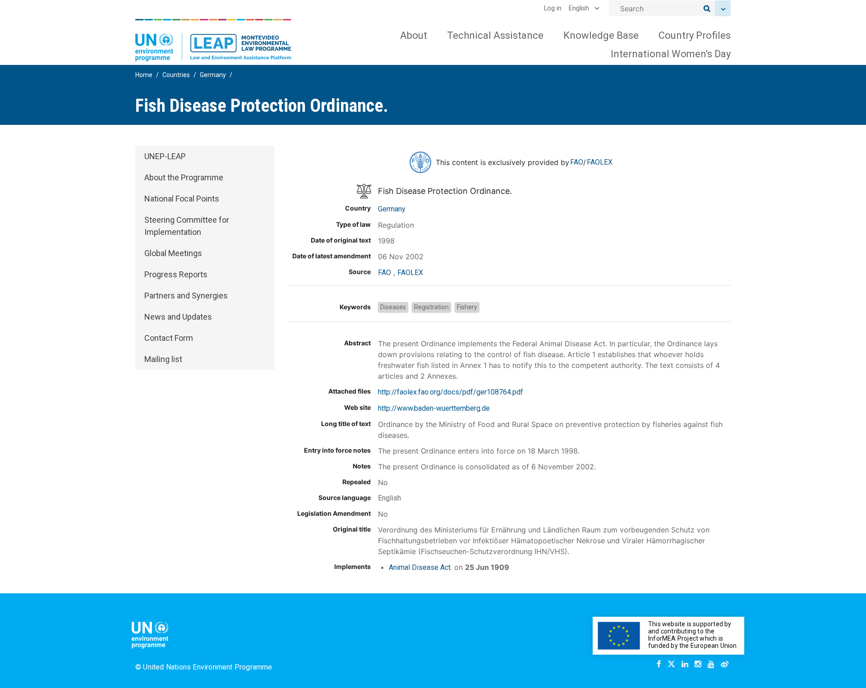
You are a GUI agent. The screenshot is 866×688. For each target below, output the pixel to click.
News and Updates (178, 316)
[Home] (213, 40)
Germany (213, 74)
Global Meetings (173, 253)
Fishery (467, 307)
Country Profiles (695, 35)
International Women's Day (671, 54)
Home (143, 74)
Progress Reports (175, 274)
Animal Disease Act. (420, 567)
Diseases (393, 307)
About (413, 35)
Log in (553, 8)
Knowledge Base (601, 35)
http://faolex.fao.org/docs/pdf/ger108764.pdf (450, 392)
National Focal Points (181, 198)
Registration (431, 307)
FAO (576, 162)
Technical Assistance (495, 35)
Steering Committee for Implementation (186, 226)
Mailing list (163, 359)
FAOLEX (600, 162)
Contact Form (168, 338)
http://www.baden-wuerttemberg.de (434, 408)
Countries (176, 74)
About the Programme (183, 177)
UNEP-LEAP (165, 156)
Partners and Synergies (186, 295)
